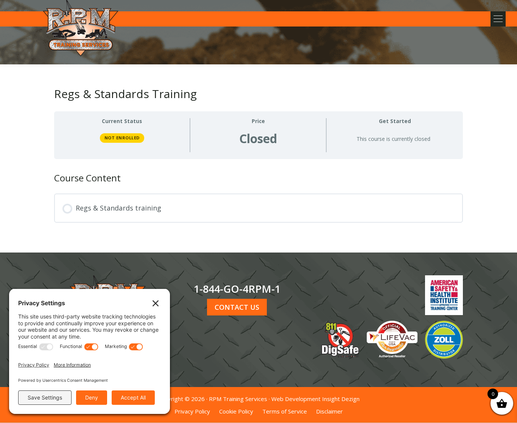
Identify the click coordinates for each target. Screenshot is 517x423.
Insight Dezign (341, 399)
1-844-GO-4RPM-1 (237, 289)
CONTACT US (237, 307)
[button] (498, 19)
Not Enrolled (122, 137)
